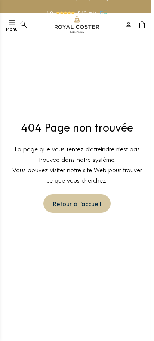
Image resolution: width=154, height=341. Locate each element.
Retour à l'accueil (77, 203)
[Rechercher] (23, 24)
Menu (12, 28)
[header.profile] (129, 25)
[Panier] (142, 25)
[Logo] (77, 24)
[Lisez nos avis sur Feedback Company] (103, 12)
